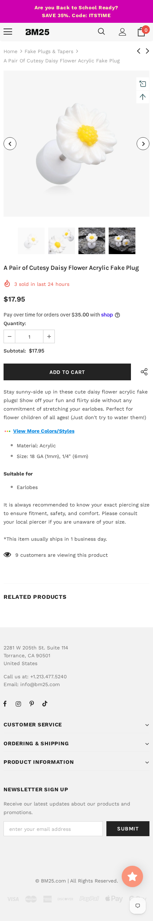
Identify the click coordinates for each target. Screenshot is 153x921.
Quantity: (15, 323)
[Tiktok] (44, 703)
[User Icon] (122, 32)
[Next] (143, 143)
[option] (76, 144)
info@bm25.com (40, 684)
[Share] (142, 372)
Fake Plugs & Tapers (49, 51)
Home (10, 51)
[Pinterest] (31, 703)
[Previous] (10, 143)
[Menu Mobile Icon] (8, 31)
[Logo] (37, 31)
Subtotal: (15, 351)
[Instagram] (18, 703)
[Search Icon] (101, 31)
